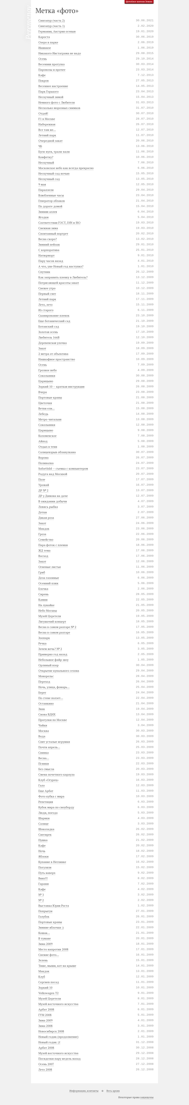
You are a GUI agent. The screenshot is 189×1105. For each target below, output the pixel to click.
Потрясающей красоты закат (58, 283)
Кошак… (44, 933)
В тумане (44, 938)
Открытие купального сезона (58, 671)
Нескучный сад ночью (54, 173)
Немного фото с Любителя (56, 102)
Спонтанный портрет (53, 234)
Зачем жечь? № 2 (50, 649)
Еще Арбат (45, 791)
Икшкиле (44, 48)
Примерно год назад (52, 654)
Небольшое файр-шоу (53, 660)
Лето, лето (45, 305)
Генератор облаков (51, 201)
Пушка (43, 840)
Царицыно (45, 381)
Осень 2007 (46, 1064)
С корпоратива (48, 250)
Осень (42, 59)
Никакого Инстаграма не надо (59, 53)
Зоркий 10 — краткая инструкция (61, 387)
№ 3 (41, 895)
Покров (43, 81)
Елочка (43, 589)
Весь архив (113, 1090)
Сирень (43, 594)
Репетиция (45, 802)
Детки (42, 512)
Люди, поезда (48, 813)
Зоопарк (44, 638)
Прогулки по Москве (52, 720)
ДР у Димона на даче (53, 496)
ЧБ (40, 146)
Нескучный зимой (50, 97)
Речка (42, 643)
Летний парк (47, 135)
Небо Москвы (47, 611)
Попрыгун (45, 911)
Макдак (43, 529)
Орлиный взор (48, 665)
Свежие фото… (48, 955)
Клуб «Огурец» (48, 780)
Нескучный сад (49, 179)
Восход (43, 556)
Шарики (44, 818)
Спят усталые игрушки (54, 742)
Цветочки (45, 403)
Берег (42, 692)
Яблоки (43, 856)
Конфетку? (45, 157)
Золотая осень (48, 332)
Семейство (45, 539)
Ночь (41, 851)
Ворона (43, 458)
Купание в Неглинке (52, 862)
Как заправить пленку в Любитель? (63, 277)
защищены (147, 1097)
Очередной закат (50, 141)
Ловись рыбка (48, 507)
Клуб (41, 977)
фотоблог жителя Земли (139, 1)
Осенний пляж (48, 583)
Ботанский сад (48, 326)
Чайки (42, 725)
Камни (43, 600)
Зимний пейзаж (49, 244)
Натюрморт (46, 255)
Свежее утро (47, 288)
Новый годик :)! (49, 1042)
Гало (41, 785)
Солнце (43, 824)
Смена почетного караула (56, 774)
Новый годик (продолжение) (58, 1037)
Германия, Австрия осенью (57, 31)
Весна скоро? (47, 239)
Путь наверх (46, 873)
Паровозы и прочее (51, 70)
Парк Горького (48, 91)
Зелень (43, 960)
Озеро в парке (48, 42)
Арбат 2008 (46, 1009)
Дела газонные (48, 578)
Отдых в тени (47, 447)
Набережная (46, 124)
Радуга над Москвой (52, 474)
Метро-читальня (49, 419)
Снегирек (45, 835)
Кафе (42, 75)
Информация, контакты (83, 1090)
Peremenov (28, 23)
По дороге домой (50, 206)
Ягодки (43, 217)
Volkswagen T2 (48, 993)
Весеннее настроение (53, 86)
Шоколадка (46, 829)
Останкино (46, 703)
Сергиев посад (48, 982)
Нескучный (46, 163)
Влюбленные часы (51, 195)
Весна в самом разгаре (54, 632)
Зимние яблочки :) (51, 927)
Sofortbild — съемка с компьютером (63, 468)
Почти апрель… (49, 747)
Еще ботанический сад (54, 321)
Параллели (46, 190)
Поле (41, 479)
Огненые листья (49, 567)
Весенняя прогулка (51, 64)
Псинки (43, 764)
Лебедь (43, 414)
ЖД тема (44, 550)
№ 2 (41, 900)
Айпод (43, 441)
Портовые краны (50, 397)
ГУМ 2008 (45, 1015)
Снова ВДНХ (47, 714)
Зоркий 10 (45, 988)
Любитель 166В (49, 337)
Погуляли (44, 867)
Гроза (42, 534)
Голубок (43, 916)
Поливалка (46, 463)
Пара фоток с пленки (53, 545)
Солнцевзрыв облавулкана (57, 452)
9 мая (42, 184)
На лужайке (46, 605)
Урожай (43, 485)
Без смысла (46, 769)
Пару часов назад (50, 261)
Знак (41, 709)
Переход (44, 682)
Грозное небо (47, 370)
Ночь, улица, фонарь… (54, 687)
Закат (42, 348)
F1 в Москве (46, 119)
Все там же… (47, 130)
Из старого (45, 310)
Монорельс (46, 676)
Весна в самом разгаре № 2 (57, 627)
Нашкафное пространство (56, 359)
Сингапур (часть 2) (51, 20)
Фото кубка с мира (51, 796)
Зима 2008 (45, 1026)
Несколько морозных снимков (59, 108)
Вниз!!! (43, 878)
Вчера (42, 392)
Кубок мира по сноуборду (56, 807)
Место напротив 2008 (53, 949)
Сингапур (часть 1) (51, 26)
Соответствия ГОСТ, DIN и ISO (59, 223)
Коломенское (47, 436)
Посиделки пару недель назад (59, 1059)
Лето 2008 (45, 1069)
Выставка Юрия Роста (53, 906)
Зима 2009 (45, 944)
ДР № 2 (43, 490)
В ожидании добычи (52, 501)
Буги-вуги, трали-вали (54, 152)
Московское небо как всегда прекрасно (66, 168)
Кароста (44, 37)
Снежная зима (48, 228)
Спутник (44, 272)
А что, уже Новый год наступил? (60, 266)
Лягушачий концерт (52, 621)
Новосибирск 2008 (51, 1031)
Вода (41, 736)
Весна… (43, 758)
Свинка (43, 753)
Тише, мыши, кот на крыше (57, 966)
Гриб (41, 572)
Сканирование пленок (53, 315)
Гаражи (43, 884)
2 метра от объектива (53, 354)
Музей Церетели (49, 616)
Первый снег (47, 294)
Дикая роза (46, 518)
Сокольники (46, 376)
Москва (43, 731)
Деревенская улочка (52, 343)
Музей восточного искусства (58, 1004)
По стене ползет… (50, 698)
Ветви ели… (46, 408)
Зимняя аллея (47, 212)
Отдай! (43, 113)
